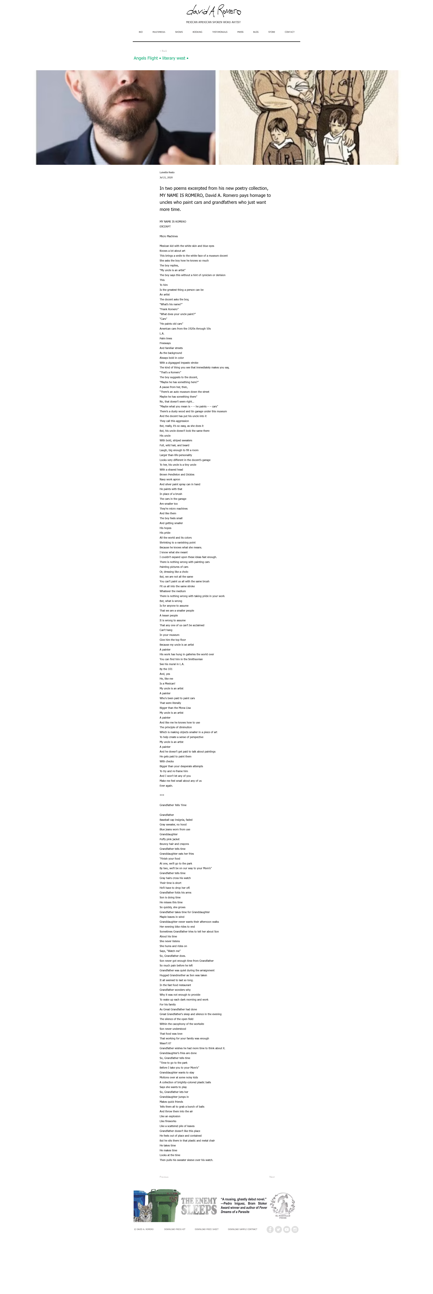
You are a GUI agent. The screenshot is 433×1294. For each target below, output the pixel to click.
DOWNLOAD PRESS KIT (175, 1229)
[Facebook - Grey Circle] (270, 1229)
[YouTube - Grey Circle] (286, 1229)
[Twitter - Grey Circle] (278, 1229)
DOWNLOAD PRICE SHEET (207, 1229)
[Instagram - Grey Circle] (295, 1229)
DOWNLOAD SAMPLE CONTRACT (242, 1229)
